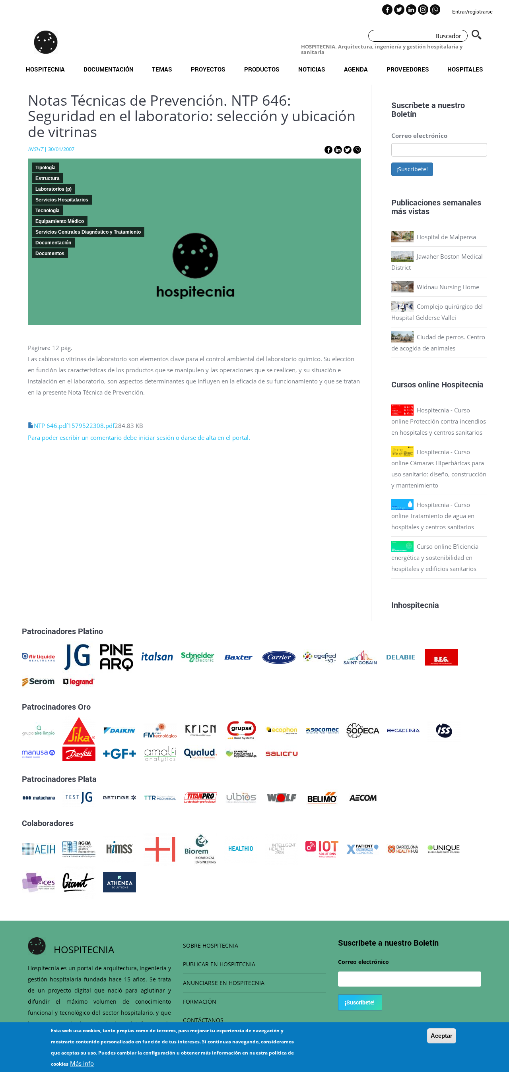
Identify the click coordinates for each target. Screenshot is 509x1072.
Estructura (47, 178)
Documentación (109, 69)
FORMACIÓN (199, 1001)
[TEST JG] (78, 797)
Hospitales (465, 69)
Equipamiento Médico (59, 221)
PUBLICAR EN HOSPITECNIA (219, 964)
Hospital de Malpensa (446, 237)
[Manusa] (38, 753)
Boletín (403, 113)
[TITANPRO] (200, 797)
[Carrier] (278, 656)
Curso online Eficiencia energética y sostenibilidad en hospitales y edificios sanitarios (434, 557)
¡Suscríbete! (412, 169)
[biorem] (200, 848)
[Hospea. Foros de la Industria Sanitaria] (160, 848)
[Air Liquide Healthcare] (38, 656)
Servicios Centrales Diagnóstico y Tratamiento (88, 232)
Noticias (311, 69)
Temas (162, 69)
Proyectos (208, 69)
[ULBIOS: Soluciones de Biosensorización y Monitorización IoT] (241, 797)
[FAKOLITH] (241, 753)
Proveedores (408, 69)
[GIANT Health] (78, 881)
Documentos (49, 253)
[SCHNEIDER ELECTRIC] (197, 656)
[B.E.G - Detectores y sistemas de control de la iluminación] (441, 656)
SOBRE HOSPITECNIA (210, 945)
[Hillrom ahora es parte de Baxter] (238, 656)
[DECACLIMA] (403, 730)
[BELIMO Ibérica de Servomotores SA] (322, 797)
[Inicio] (46, 42)
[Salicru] (281, 753)
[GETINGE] (119, 797)
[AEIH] (38, 848)
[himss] (119, 848)
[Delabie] (400, 656)
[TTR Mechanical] (160, 797)
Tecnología (47, 210)
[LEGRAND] (78, 681)
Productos (262, 69)
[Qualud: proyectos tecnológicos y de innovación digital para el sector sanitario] (200, 753)
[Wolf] (281, 797)
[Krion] (200, 730)
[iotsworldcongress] (321, 848)
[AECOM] (362, 797)
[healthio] (240, 848)
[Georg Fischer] (119, 753)
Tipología (45, 167)
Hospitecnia (45, 69)
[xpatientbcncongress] (362, 848)
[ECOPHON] (281, 730)
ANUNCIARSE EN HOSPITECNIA (223, 983)
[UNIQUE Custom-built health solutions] (443, 848)
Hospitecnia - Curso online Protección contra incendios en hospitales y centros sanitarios (438, 421)
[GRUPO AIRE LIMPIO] (38, 730)
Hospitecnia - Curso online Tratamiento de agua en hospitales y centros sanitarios (432, 516)
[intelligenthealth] (281, 848)
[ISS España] (443, 730)
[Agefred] (319, 656)
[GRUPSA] (241, 730)
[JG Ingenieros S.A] (77, 656)
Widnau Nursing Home (448, 287)
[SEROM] (38, 681)
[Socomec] (322, 730)
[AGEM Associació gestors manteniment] (78, 848)
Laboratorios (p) (53, 189)
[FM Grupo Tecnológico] (160, 730)
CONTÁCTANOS (203, 1020)
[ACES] (38, 881)
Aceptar (442, 1035)
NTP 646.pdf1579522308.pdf (74, 426)
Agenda (356, 69)
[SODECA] (362, 730)
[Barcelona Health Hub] (403, 848)
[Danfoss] (78, 753)
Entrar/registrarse (472, 11)
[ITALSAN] (157, 656)
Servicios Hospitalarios (61, 200)
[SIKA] (78, 730)
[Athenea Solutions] (119, 881)
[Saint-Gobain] (360, 656)
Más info (82, 1063)
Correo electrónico (419, 135)
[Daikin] (119, 730)
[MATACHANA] (38, 797)
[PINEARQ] (116, 656)
